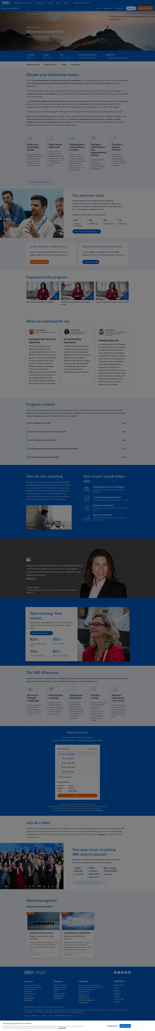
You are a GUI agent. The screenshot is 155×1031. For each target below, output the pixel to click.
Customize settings (112, 1026)
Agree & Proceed (125, 1026)
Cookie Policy (62, 1028)
